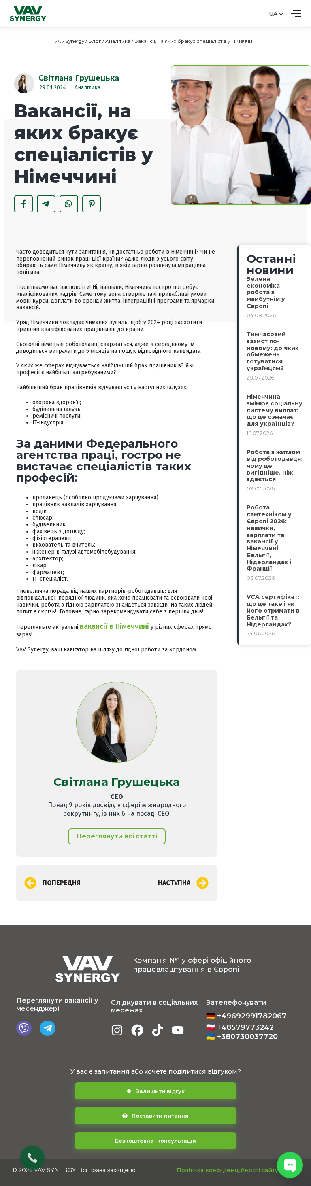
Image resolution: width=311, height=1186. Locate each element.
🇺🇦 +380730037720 (242, 1036)
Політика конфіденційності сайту (227, 1170)
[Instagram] (117, 1030)
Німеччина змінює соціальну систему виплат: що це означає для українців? (274, 410)
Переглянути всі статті (117, 836)
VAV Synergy (69, 41)
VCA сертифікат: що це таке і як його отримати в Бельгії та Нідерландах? (273, 610)
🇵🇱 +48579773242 (240, 1027)
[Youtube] (178, 1030)
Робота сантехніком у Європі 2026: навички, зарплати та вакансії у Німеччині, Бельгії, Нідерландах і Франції (269, 538)
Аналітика (117, 41)
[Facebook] (137, 1030)
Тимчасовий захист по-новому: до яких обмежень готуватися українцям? (272, 351)
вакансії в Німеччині (114, 626)
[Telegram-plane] (47, 1028)
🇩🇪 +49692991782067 (246, 1016)
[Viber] (24, 1028)
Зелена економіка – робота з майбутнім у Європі (266, 292)
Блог (94, 41)
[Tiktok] (157, 1030)
